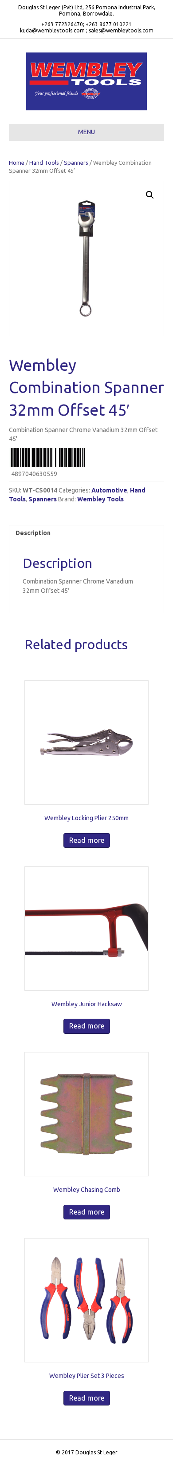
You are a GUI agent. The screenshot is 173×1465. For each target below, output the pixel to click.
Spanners (76, 162)
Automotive (109, 490)
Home (16, 162)
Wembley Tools (100, 499)
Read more (86, 840)
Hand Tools (44, 162)
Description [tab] (33, 532)
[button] (150, 195)
